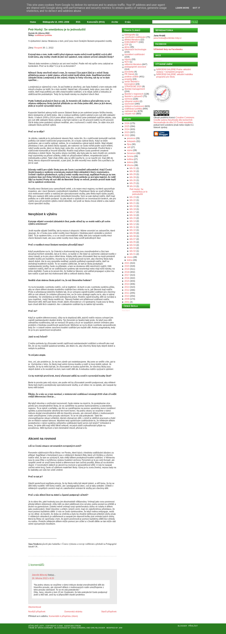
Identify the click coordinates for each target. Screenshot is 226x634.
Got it (196, 8)
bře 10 (133, 230)
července (131, 153)
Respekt (38, 48)
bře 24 (133, 186)
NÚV (126, 62)
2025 (126, 126)
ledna (129, 260)
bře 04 (133, 245)
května (130, 159)
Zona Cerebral (78, 628)
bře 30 (133, 171)
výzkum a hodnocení (134, 106)
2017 (126, 275)
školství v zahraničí (133, 96)
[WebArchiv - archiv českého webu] (162, 101)
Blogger (182, 626)
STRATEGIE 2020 (133, 86)
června (130, 156)
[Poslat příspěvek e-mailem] (28, 554)
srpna (129, 150)
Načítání (126, 310)
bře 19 (133, 206)
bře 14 (133, 221)
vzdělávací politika (43, 35)
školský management (134, 89)
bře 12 (133, 224)
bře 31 (133, 168)
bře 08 (133, 236)
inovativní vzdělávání (134, 54)
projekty (128, 79)
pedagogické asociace (135, 67)
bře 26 (133, 180)
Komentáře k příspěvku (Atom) (63, 616)
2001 (126, 302)
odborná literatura (133, 64)
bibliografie (129, 34)
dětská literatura (132, 39)
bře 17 (133, 212)
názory (127, 59)
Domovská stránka (73, 611)
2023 (126, 132)
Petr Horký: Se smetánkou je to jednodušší (56, 29)
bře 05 (133, 242)
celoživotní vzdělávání (135, 37)
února (130, 257)
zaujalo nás (130, 113)
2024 (126, 129)
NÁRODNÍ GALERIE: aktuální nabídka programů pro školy (174, 75)
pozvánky (129, 71)
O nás (128, 22)
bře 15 (133, 218)
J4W (120, 628)
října (129, 144)
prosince (131, 138)
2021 (126, 263)
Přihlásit (193, 626)
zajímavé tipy (130, 111)
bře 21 (133, 203)
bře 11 (133, 227)
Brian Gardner (45, 628)
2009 (126, 299)
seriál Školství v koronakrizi (131, 82)
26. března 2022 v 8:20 (43, 578)
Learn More (182, 8)
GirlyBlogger (98, 628)
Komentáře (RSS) (96, 22)
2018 (126, 272)
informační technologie (135, 49)
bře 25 (133, 183)
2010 (126, 296)
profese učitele (131, 76)
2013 (126, 287)
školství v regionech (133, 94)
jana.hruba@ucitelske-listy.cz (168, 38)
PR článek (129, 74)
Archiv (114, 22)
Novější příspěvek (36, 611)
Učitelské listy (36, 626)
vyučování (129, 104)
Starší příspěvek (109, 611)
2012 (126, 290)
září (128, 147)
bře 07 (133, 239)
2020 (126, 266)
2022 (126, 135)
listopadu (131, 141)
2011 (126, 293)
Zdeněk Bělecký (39, 575)
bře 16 (133, 215)
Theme (31, 628)
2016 (126, 278)
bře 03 (133, 248)
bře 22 (133, 200)
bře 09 (133, 233)
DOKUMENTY (131, 42)
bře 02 (133, 251)
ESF (126, 44)
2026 (126, 123)
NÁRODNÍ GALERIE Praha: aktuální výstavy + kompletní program (173, 70)
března (130, 165)
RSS (78, 22)
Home (33, 22)
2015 (126, 281)
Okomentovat (34, 607)
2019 (126, 269)
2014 (126, 284)
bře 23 (133, 197)
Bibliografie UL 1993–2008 (56, 22)
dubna (130, 162)
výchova (128, 99)
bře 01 (133, 254)
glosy (127, 47)
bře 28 (133, 177)
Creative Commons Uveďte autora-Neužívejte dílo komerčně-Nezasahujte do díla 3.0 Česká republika (174, 120)
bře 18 (133, 209)
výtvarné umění (131, 101)
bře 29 (133, 174)
